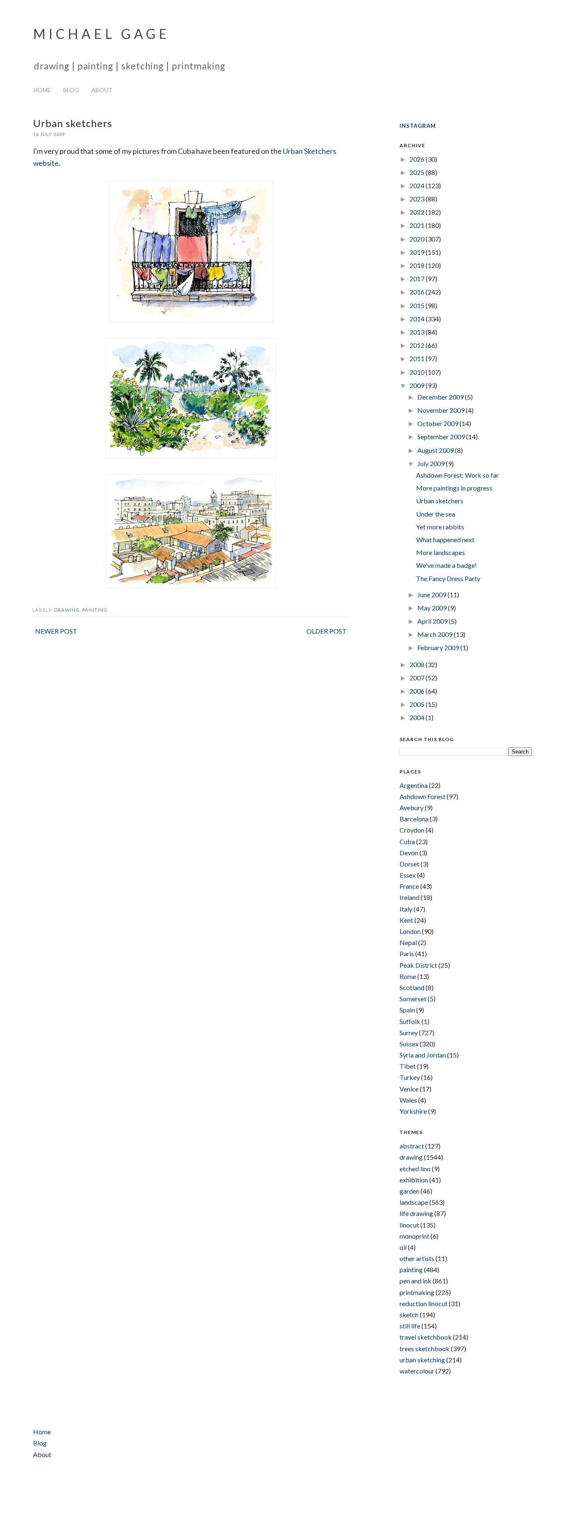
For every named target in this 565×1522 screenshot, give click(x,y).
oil (403, 1247)
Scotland (412, 987)
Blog (71, 89)
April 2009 (433, 621)
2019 (417, 252)
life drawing (416, 1213)
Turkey (410, 1077)
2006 (417, 691)
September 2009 (441, 436)
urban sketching (422, 1360)
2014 (417, 319)
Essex (408, 875)
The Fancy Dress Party (448, 578)
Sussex (409, 1044)
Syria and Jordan (423, 1055)
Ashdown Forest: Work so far (457, 475)
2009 (417, 385)
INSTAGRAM (418, 125)
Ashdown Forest (422, 796)
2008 (417, 664)
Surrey (409, 1032)
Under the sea (435, 514)
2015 (417, 305)
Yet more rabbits (440, 527)
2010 (417, 372)
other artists (417, 1258)
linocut (409, 1225)
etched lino (415, 1169)
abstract (412, 1146)
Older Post (326, 631)
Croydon (412, 830)
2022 (417, 212)
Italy (406, 909)
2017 (417, 278)
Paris (407, 953)
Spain (407, 1010)
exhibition (414, 1180)
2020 (417, 239)
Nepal (408, 942)
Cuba (407, 841)
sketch (409, 1315)
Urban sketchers (439, 501)
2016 (417, 292)
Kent (406, 920)
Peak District (418, 965)
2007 (417, 678)
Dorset (409, 864)
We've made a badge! (446, 565)
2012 (417, 345)
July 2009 (431, 463)
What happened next (445, 539)
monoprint (414, 1236)
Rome (408, 976)
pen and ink (415, 1281)
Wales (408, 1100)
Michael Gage (101, 34)
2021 (417, 225)
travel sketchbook (426, 1337)
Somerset (413, 999)
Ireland (409, 897)
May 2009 (432, 608)
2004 (417, 717)
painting (95, 610)
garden (409, 1191)
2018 (417, 265)
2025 (417, 172)
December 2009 (441, 397)
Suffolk (410, 1021)
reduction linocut (424, 1303)
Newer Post (56, 631)
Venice (409, 1089)
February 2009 (438, 647)
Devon (409, 853)
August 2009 (436, 450)
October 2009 (438, 423)
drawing (67, 610)
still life (410, 1326)
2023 (417, 199)
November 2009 (441, 410)
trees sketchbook (425, 1348)
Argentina (414, 785)
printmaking (417, 1292)
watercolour (417, 1371)
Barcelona (414, 819)
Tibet (408, 1066)
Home (42, 89)
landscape (414, 1202)
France (409, 886)
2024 (417, 185)
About (102, 89)
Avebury (412, 807)
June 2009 (432, 594)
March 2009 (435, 634)
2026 (417, 159)
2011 (417, 358)
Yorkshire (413, 1111)
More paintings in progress (454, 488)
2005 (417, 704)
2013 (417, 332)
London (410, 931)
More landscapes (440, 552)
